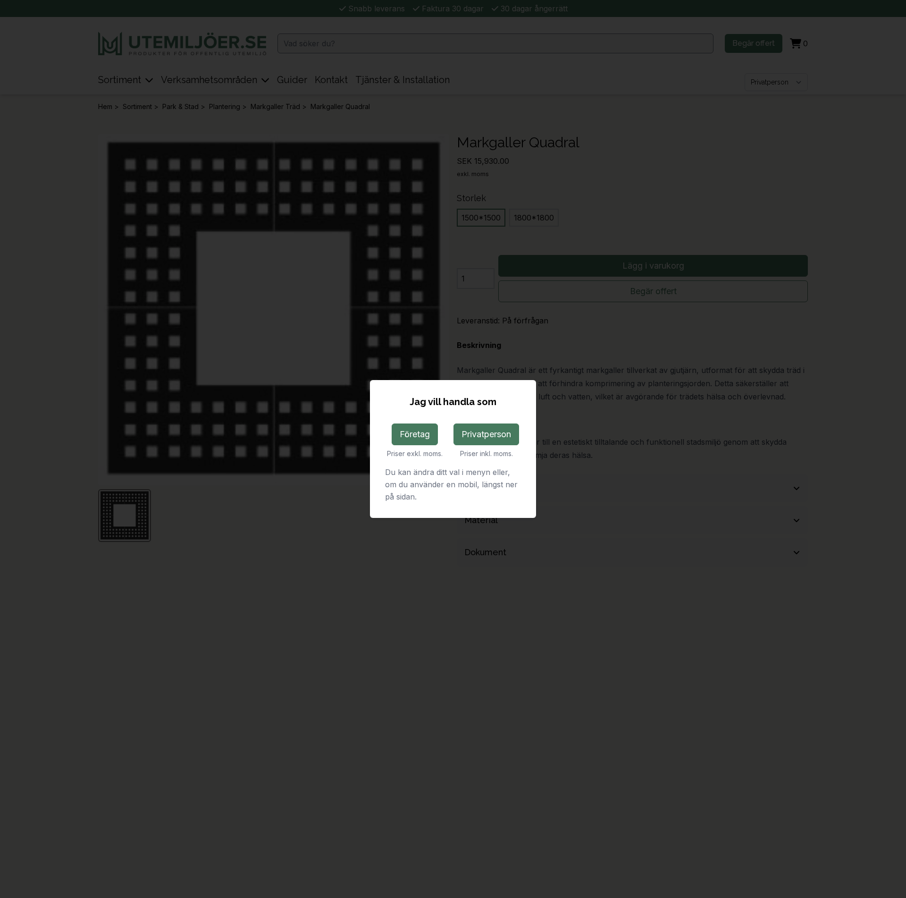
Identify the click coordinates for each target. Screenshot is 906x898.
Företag (415, 434)
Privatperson (486, 434)
